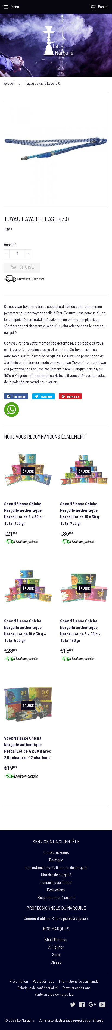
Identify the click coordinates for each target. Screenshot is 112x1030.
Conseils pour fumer (56, 882)
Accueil (9, 83)
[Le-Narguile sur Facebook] (82, 1005)
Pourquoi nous (43, 981)
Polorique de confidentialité (37, 988)
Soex (56, 954)
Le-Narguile (25, 1020)
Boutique (56, 859)
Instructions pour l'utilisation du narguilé (56, 867)
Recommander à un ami (56, 897)
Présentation (19, 981)
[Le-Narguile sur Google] (92, 1005)
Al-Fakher (56, 946)
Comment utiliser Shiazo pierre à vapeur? (56, 918)
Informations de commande (78, 981)
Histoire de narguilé (56, 874)
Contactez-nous (56, 852)
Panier (102, 6)
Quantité (10, 244)
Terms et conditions (76, 988)
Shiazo (56, 962)
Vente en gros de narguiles (54, 994)
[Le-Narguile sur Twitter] (73, 1005)
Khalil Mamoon (56, 939)
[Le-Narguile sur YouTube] (102, 1005)
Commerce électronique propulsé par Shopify (71, 1020)
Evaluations (56, 889)
